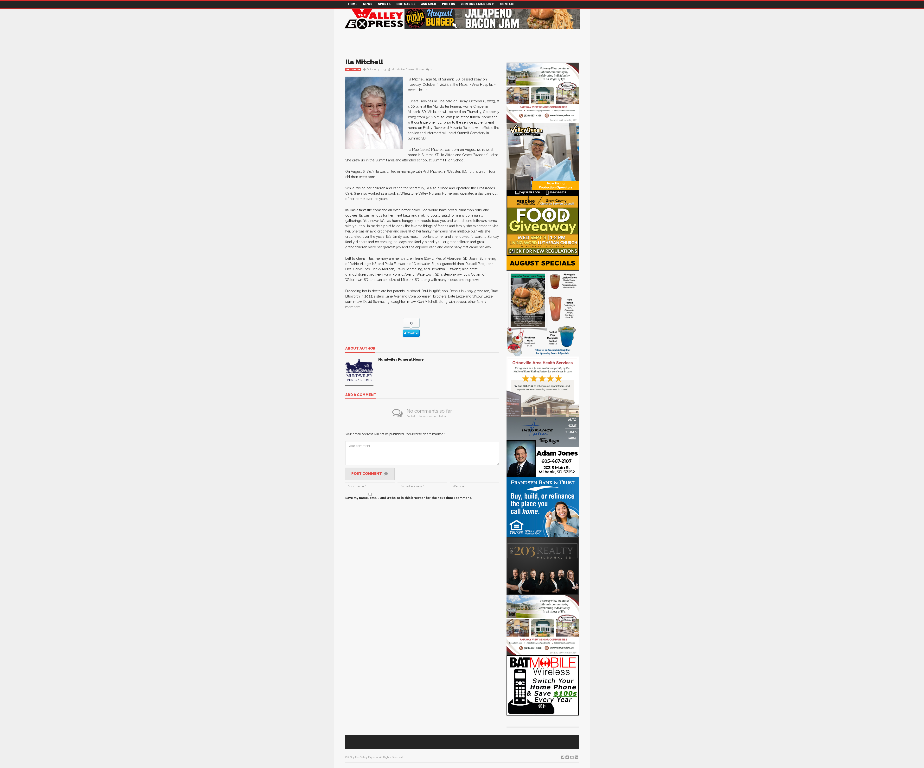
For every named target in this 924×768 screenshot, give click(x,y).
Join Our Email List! (477, 4)
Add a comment (360, 395)
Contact (507, 4)
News (367, 4)
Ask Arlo (428, 4)
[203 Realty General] (543, 566)
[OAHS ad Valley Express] (543, 386)
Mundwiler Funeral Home (407, 69)
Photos (448, 4)
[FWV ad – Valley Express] (543, 92)
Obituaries (405, 4)
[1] (543, 158)
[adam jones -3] (543, 446)
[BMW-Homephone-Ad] (543, 685)
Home (352, 4)
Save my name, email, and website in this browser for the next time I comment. (408, 498)
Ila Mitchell (364, 62)
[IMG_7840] (543, 305)
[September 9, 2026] (543, 225)
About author (360, 349)
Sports (384, 4)
